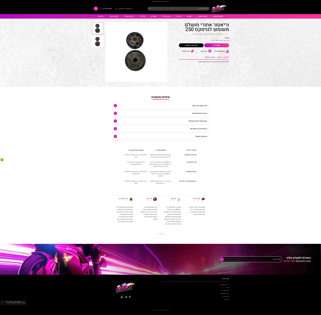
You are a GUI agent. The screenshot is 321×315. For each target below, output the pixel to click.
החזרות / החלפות (210, 57)
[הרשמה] (222, 259)
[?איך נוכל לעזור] (149, 8)
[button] (96, 9)
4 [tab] (160, 233)
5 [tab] (159, 233)
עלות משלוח (226, 40)
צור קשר (227, 299)
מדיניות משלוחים (224, 293)
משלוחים (226, 57)
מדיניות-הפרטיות (224, 285)
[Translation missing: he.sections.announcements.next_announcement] (95, 1)
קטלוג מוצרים (225, 290)
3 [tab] (161, 233)
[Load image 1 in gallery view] (98, 28)
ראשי (227, 288)
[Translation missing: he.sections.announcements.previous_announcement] (225, 1)
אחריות (219, 57)
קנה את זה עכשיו (191, 45)
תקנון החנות (226, 296)
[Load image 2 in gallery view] (98, 41)
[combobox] (179, 9)
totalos (163, 310)
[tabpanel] (197, 213)
